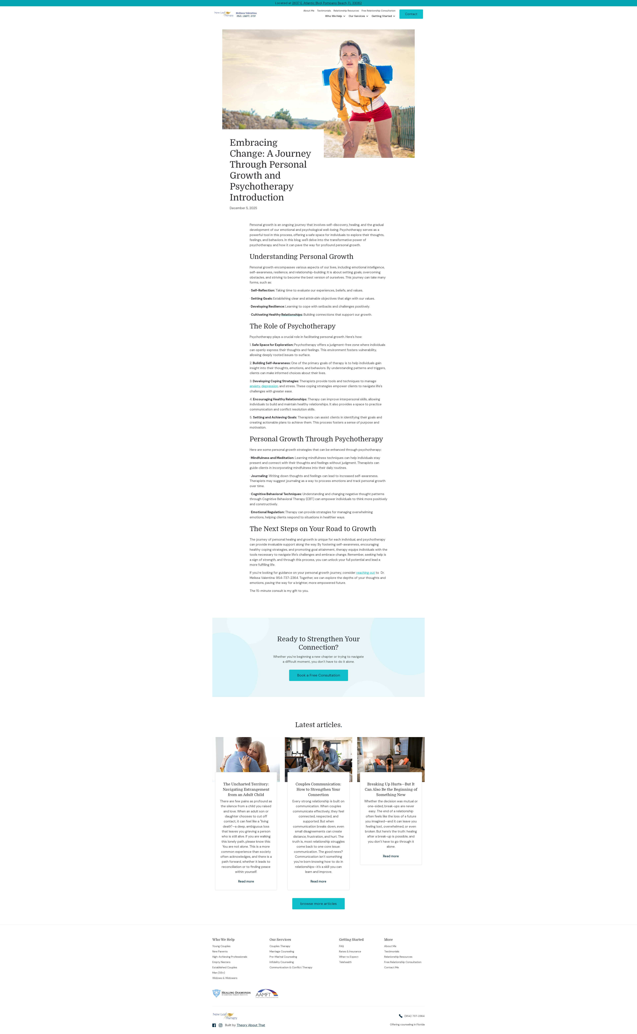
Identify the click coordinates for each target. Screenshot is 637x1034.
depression (269, 386)
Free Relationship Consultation (402, 962)
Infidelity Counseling (282, 962)
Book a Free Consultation (318, 675)
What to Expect (348, 956)
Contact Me (391, 967)
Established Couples (224, 967)
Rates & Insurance (350, 951)
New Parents (220, 951)
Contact (411, 14)
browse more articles (318, 903)
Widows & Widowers (224, 978)
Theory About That (251, 1025)
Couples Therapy (280, 946)
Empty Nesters (221, 962)
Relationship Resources (398, 956)
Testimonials (391, 951)
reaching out (365, 573)
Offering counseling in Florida (407, 1024)
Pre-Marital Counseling (283, 956)
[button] (335, 16)
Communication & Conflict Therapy (291, 967)
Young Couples (221, 946)
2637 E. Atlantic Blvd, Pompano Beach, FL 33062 (327, 3)
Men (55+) (218, 972)
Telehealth (345, 962)
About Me (390, 946)
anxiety (255, 386)
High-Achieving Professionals (230, 956)
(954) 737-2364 (414, 1016)
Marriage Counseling (282, 951)
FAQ (341, 946)
